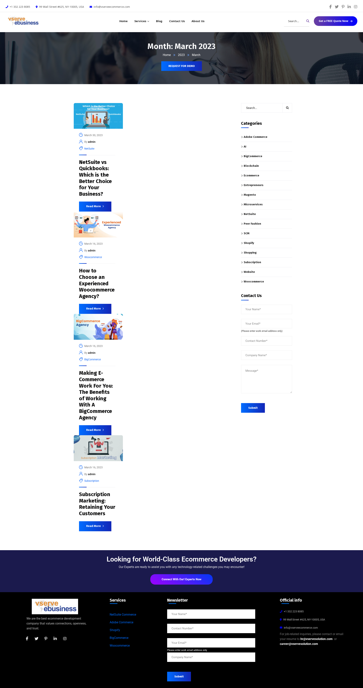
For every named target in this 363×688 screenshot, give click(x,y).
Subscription (91, 480)
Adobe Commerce (255, 137)
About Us (198, 21)
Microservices (253, 204)
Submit (253, 408)
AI (245, 146)
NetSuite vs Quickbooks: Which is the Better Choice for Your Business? (95, 178)
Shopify (249, 243)
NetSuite (89, 148)
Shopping (250, 252)
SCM (246, 233)
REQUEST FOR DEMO (181, 66)
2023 (181, 55)
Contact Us (177, 21)
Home (123, 21)
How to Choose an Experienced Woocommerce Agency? (97, 283)
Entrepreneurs (253, 185)
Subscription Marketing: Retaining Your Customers (97, 504)
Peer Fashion (252, 223)
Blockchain (251, 166)
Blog (159, 21)
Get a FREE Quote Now (333, 21)
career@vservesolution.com (299, 644)
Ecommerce (251, 175)
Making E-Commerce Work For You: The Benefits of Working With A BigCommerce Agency (96, 395)
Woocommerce (93, 257)
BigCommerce (92, 359)
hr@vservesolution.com (316, 639)
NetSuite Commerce (123, 614)
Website (249, 272)
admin (91, 141)
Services (140, 21)
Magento (250, 194)
